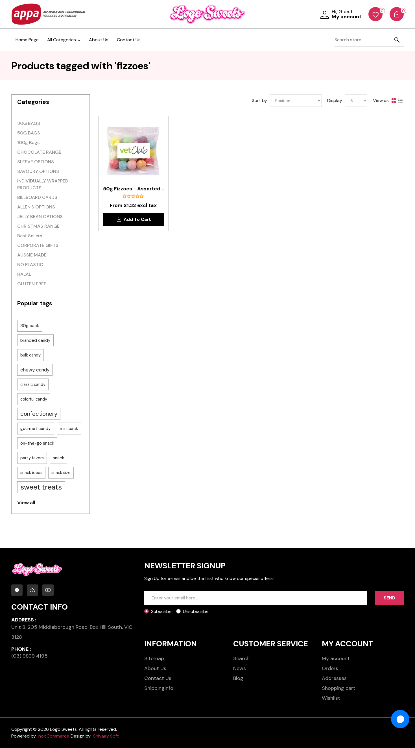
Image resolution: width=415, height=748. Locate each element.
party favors (32, 457)
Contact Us (129, 40)
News (239, 668)
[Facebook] (17, 590)
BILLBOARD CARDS (37, 197)
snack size (61, 472)
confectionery (38, 414)
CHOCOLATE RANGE (39, 152)
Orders (330, 668)
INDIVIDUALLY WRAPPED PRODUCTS (42, 184)
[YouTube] (48, 590)
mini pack (69, 428)
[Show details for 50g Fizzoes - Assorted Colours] (133, 151)
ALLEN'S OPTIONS (36, 207)
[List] (400, 100)
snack (58, 458)
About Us (98, 40)
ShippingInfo (158, 688)
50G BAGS (28, 133)
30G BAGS (28, 123)
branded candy (35, 340)
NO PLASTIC (30, 265)
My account (336, 658)
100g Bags (28, 142)
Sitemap (154, 658)
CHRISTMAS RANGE (38, 226)
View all (26, 502)
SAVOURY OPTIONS (38, 171)
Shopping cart (338, 688)
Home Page (27, 40)
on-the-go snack (37, 443)
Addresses (334, 678)
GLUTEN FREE (31, 284)
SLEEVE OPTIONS (35, 162)
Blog (238, 678)
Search (241, 658)
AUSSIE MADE (32, 255)
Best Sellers (29, 236)
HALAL (24, 274)
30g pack (29, 326)
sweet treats (41, 487)
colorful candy (33, 399)
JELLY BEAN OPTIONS (40, 216)
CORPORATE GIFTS (37, 245)
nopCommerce (53, 736)
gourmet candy (35, 428)
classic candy (32, 384)
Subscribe (161, 611)
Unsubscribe (196, 611)
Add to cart (137, 219)
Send (389, 598)
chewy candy (34, 370)
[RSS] (32, 590)
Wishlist (331, 698)
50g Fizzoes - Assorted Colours (133, 189)
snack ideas (31, 472)
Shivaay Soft (106, 736)
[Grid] (393, 100)
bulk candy (30, 355)
